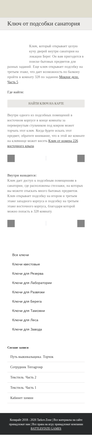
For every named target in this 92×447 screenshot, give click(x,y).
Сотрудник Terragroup (26, 367)
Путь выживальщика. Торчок (31, 357)
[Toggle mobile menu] (83, 9)
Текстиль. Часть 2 (23, 377)
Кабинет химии (21, 398)
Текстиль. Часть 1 (23, 387)
